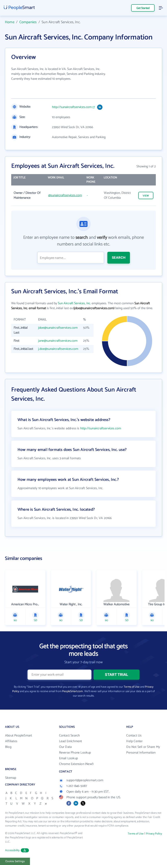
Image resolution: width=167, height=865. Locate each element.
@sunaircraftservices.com (65, 195)
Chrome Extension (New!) (76, 764)
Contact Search (69, 735)
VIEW (146, 196)
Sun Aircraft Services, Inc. (74, 303)
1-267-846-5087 (76, 786)
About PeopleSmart (18, 735)
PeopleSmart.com (72, 691)
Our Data (65, 747)
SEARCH (118, 257)
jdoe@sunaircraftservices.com (58, 328)
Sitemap (10, 778)
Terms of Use (132, 687)
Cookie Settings (15, 861)
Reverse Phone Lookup (75, 752)
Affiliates (11, 741)
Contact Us (134, 735)
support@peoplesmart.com (84, 780)
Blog (8, 747)
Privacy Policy (154, 833)
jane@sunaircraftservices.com (57, 341)
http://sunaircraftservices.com (72, 107)
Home (9, 22)
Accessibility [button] (12, 850)
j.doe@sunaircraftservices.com (58, 349)
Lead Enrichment (70, 741)
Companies (28, 22)
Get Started (142, 8)
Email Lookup (68, 758)
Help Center (134, 741)
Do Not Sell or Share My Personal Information (143, 749)
